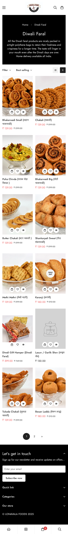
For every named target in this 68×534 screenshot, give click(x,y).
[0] (62, 7)
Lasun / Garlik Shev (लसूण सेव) (50, 354)
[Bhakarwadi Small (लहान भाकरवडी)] (17, 96)
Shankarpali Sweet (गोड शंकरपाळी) (48, 240)
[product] (9, 529)
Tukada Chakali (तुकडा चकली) (14, 413)
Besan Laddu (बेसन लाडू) (48, 411)
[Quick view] (23, 112)
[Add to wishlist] (17, 112)
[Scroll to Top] (62, 517)
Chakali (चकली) (43, 120)
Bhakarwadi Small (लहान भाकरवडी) (15, 122)
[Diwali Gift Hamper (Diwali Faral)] (17, 329)
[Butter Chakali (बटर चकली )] (17, 214)
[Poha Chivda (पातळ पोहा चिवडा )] (17, 155)
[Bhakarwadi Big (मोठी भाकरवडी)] (50, 155)
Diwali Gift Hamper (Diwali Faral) (17, 354)
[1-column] (55, 70)
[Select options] (12, 112)
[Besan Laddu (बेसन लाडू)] (50, 388)
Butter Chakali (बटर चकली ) (17, 238)
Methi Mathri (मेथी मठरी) (15, 297)
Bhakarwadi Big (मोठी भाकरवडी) (46, 181)
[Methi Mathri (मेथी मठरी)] (17, 273)
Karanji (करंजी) (43, 297)
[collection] (26, 529)
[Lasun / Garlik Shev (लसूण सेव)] (50, 329)
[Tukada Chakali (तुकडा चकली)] (17, 388)
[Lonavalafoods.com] (34, 7)
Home (25, 24)
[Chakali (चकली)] (50, 96)
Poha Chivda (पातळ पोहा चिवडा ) (15, 181)
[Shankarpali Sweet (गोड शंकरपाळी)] (50, 214)
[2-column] (63, 70)
